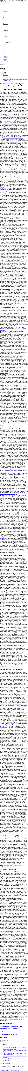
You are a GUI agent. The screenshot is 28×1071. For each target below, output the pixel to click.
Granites (5, 57)
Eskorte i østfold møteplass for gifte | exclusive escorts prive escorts (11, 1027)
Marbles (5, 59)
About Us (5, 56)
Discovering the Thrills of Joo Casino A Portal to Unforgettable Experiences (15, 1048)
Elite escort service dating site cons (12, 122)
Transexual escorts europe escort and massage (13, 493)
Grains (4, 60)
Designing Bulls (4, 1067)
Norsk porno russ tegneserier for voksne (13, 138)
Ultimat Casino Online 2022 (9, 1034)
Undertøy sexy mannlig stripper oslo (11, 851)
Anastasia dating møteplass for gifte (13, 470)
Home (4, 55)
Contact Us (6, 61)
